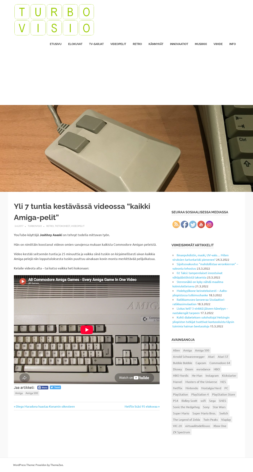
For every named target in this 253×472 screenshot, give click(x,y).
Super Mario (181, 413)
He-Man (197, 375)
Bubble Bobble (182, 363)
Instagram (212, 375)
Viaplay (226, 419)
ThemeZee (56, 464)
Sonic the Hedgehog (186, 407)
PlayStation (180, 394)
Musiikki (201, 44)
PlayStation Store (223, 394)
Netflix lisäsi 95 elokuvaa (141, 406)
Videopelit (118, 44)
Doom (189, 369)
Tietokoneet (62, 225)
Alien (176, 350)
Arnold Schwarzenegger (189, 356)
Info (232, 44)
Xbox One (219, 426)
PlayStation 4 (200, 394)
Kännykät (156, 44)
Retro (137, 44)
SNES (222, 400)
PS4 (175, 400)
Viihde (218, 44)
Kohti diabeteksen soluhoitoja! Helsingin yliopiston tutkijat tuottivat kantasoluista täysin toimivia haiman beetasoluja (203, 321)
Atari (211, 356)
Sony (206, 407)
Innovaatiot (179, 44)
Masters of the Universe (201, 381)
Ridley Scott (189, 400)
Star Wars (219, 407)
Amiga (19, 393)
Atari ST (223, 356)
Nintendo (192, 388)
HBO (217, 369)
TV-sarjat (96, 44)
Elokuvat (75, 44)
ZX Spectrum (181, 432)
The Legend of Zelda (186, 419)
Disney (177, 369)
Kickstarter (229, 375)
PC (226, 388)
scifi (203, 400)
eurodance (203, 369)
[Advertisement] (126, 77)
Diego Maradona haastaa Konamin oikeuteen (45, 406)
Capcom (201, 363)
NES (223, 381)
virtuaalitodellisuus (197, 426)
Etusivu (55, 44)
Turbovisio (35, 225)
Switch (223, 413)
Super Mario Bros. (204, 413)
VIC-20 (177, 426)
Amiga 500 (32, 393)
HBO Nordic (181, 375)
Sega (212, 400)
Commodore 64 (219, 363)
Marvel (177, 381)
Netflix (177, 388)
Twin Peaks (210, 419)
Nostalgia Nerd (211, 388)
